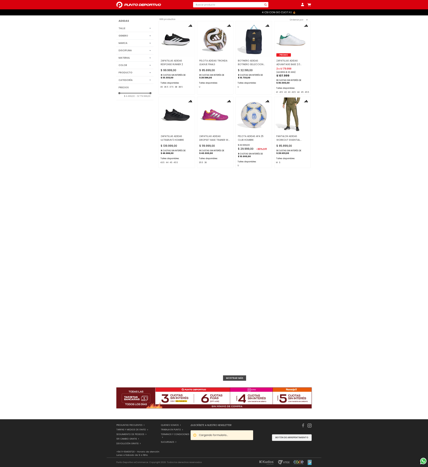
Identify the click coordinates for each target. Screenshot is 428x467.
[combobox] (230, 4)
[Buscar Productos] (265, 4)
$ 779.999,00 (142, 104)
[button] (135, 36)
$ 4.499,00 (129, 104)
